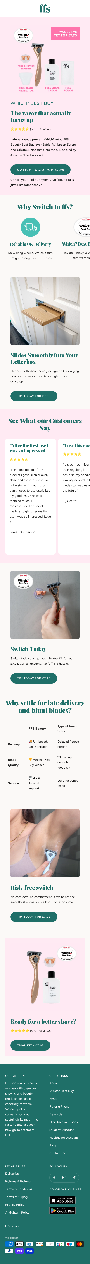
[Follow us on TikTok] (74, 1177)
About (53, 1083)
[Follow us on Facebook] (54, 1177)
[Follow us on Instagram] (64, 1177)
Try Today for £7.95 (34, 396)
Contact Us (57, 1153)
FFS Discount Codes (63, 1122)
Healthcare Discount (63, 1138)
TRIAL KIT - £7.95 (30, 1045)
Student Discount (61, 1130)
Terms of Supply (16, 1197)
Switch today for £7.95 (40, 170)
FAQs (53, 1099)
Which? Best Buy (61, 1091)
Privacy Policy (14, 1205)
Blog (52, 1145)
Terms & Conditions (18, 1189)
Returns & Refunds (18, 1181)
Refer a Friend (59, 1106)
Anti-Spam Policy (17, 1212)
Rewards (55, 1114)
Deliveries (12, 1173)
